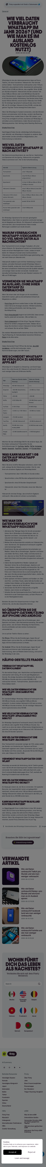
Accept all (12, 1152)
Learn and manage (22, 1158)
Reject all (31, 1152)
